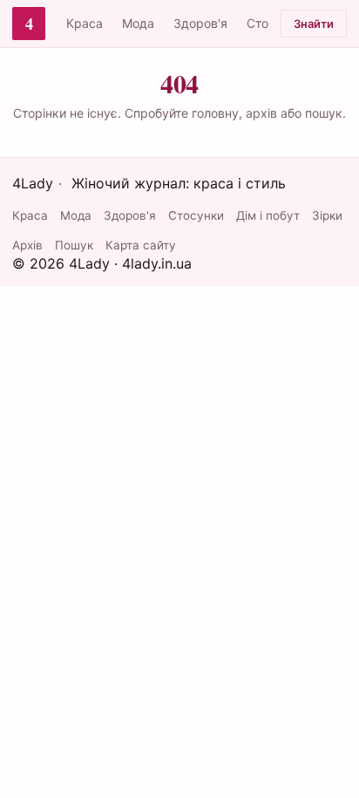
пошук (323, 113)
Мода (138, 23)
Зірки (327, 215)
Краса (84, 23)
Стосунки (196, 215)
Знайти (314, 24)
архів (261, 113)
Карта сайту (140, 245)
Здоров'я (200, 23)
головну (215, 113)
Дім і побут (268, 215)
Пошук (74, 245)
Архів (27, 245)
